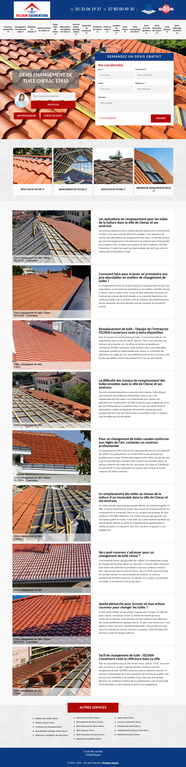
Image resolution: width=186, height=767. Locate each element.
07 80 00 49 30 (121, 9)
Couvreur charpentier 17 (8, 29)
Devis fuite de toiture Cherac (88, 718)
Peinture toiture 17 (107, 29)
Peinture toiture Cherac (45, 723)
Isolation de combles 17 (116, 29)
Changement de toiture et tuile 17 (20, 29)
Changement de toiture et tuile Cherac (133, 730)
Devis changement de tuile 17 (135, 29)
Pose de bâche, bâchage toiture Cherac (51, 731)
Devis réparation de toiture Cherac (90, 735)
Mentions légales (110, 763)
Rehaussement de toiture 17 (44, 29)
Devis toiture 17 (125, 29)
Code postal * (141, 69)
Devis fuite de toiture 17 (55, 29)
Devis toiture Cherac (125, 718)
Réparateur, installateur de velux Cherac (51, 735)
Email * (101, 83)
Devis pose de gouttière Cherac (89, 739)
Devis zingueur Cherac (85, 730)
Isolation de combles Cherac (46, 719)
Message (102, 97)
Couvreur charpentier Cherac (129, 722)
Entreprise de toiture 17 (97, 29)
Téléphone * (140, 83)
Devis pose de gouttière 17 (146, 29)
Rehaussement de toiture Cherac (89, 722)
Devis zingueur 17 (167, 29)
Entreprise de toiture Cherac (129, 726)
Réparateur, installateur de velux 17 (65, 29)
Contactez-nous (53, 116)
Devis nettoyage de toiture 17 (177, 29)
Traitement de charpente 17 (86, 29)
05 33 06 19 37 (88, 9)
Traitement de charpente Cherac (48, 727)
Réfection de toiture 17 (32, 29)
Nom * (101, 69)
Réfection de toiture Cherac (128, 735)
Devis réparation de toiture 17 (156, 29)
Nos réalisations (26, 116)
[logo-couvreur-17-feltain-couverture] (32, 9)
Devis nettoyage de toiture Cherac (90, 726)
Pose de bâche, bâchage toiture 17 (76, 29)
